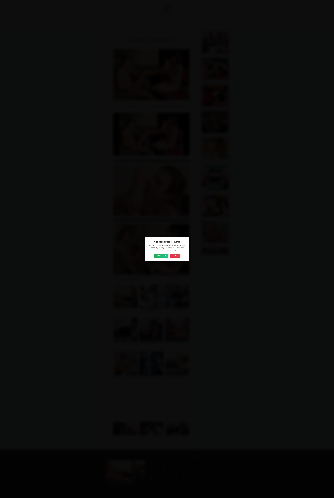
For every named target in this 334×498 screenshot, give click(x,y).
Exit (175, 256)
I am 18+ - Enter (161, 256)
